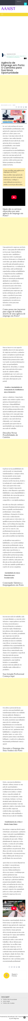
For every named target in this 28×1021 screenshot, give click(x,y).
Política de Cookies (8, 1003)
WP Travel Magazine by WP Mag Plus (18, 1017)
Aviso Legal (6, 1001)
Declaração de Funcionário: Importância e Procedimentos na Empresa (16, 56)
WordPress (11, 1017)
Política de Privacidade (10, 999)
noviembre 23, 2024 (6, 105)
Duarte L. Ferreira (15, 975)
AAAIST (8, 8)
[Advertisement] (14, 33)
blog (14, 105)
